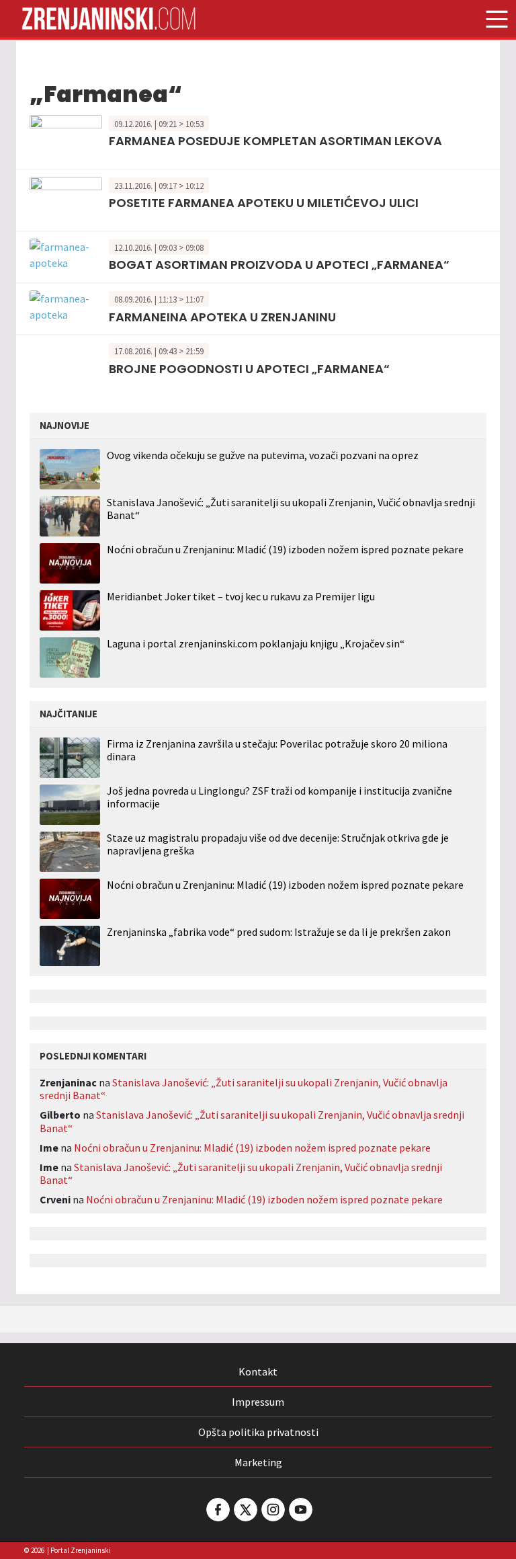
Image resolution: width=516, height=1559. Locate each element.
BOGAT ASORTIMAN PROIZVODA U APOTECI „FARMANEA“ (279, 264)
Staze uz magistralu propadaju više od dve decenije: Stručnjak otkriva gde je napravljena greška (278, 844)
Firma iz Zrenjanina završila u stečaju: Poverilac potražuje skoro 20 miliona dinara (277, 750)
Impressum (258, 1401)
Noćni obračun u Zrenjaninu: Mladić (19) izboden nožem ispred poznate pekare (285, 549)
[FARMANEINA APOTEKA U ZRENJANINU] (66, 305)
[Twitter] (244, 1509)
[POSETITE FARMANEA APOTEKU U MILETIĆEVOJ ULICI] (66, 198)
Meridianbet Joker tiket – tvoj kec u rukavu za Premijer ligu (241, 596)
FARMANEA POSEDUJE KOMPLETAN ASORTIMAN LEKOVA (275, 140)
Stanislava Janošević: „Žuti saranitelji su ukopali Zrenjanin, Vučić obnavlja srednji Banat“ (291, 508)
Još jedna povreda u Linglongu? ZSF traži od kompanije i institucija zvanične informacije (279, 797)
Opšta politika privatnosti (258, 1432)
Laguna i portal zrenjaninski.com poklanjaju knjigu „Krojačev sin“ (255, 643)
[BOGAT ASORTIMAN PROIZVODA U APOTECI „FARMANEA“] (66, 252)
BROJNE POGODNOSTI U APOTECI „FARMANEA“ (249, 368)
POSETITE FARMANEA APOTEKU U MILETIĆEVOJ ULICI (264, 202)
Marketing (258, 1462)
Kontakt (258, 1371)
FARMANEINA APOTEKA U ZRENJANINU (222, 317)
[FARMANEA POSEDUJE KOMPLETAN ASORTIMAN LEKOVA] (66, 136)
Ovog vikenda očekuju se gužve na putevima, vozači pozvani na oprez (263, 455)
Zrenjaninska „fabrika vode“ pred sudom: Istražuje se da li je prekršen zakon (279, 932)
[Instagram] (272, 1509)
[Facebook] (217, 1509)
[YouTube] (299, 1509)
